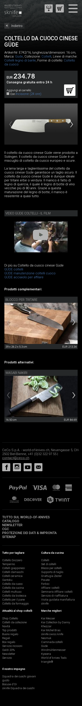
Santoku (7, 580)
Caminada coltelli (52, 642)
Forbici (45, 583)
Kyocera (46, 653)
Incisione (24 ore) (28, 94)
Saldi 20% (8, 650)
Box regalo (8, 642)
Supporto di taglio (52, 572)
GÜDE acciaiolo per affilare (24, 277)
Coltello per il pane (13, 599)
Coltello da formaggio (15, 603)
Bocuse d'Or (9, 684)
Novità (6, 626)
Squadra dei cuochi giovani (19, 676)
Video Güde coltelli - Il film (28, 213)
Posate (45, 580)
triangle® (47, 661)
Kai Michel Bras (51, 630)
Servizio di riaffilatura (54, 595)
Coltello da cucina (13, 587)
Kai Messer (48, 618)
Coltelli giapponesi (13, 568)
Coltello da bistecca (14, 595)
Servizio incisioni (12, 646)
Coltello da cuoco (12, 583)
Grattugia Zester (51, 576)
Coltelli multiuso (11, 591)
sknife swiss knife (52, 634)
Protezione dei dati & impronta (29, 533)
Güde (19, 56)
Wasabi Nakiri (16, 373)
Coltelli (46, 56)
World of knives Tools (54, 657)
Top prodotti (9, 630)
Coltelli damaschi (13, 572)
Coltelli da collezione (14, 622)
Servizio (7, 657)
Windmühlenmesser (53, 650)
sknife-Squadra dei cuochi (18, 688)
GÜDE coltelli (13, 269)
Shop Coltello (10, 618)
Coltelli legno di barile (20, 60)
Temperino (8, 564)
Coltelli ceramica (12, 576)
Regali (6, 638)
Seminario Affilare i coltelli (57, 591)
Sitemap (9, 537)
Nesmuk (46, 638)
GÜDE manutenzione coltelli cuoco (30, 273)
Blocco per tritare (21, 300)
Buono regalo (10, 634)
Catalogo (10, 521)
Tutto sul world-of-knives (26, 517)
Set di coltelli (48, 564)
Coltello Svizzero (12, 560)
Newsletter (12, 525)
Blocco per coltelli (51, 568)
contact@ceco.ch (15, 458)
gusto (5, 680)
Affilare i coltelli (50, 587)
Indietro (17, 26)
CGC (5, 529)
